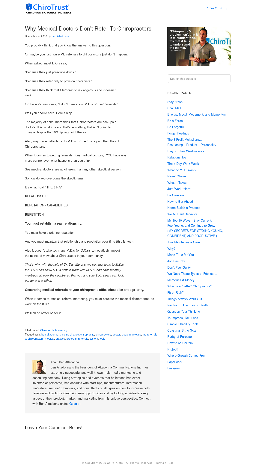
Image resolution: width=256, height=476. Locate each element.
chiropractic (87, 334)
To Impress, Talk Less (182, 317)
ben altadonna (49, 334)
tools (102, 338)
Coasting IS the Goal (181, 330)
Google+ (75, 403)
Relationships (176, 157)
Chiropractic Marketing (53, 330)
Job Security (176, 261)
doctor (116, 334)
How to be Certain (180, 342)
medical (49, 338)
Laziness (173, 368)
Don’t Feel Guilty (179, 267)
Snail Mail (174, 107)
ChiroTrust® (115, 463)
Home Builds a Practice (183, 207)
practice (60, 338)
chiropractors (103, 334)
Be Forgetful (175, 126)
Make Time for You (180, 254)
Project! (172, 349)
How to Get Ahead (180, 201)
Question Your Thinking (183, 311)
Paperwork (174, 361)
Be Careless (176, 195)
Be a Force (175, 120)
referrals (83, 338)
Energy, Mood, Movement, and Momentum (197, 114)
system (94, 338)
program (72, 338)
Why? (171, 248)
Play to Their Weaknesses (185, 151)
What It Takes (177, 182)
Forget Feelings (178, 133)
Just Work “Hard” (179, 188)
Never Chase (176, 176)
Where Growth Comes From (187, 355)
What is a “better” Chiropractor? (189, 286)
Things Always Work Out (184, 298)
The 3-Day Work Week (183, 163)
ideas (124, 334)
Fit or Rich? (176, 292)
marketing (135, 334)
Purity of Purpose (179, 336)
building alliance (69, 334)
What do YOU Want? (181, 169)
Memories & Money (181, 279)
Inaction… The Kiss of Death (187, 305)
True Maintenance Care (183, 242)
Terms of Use (165, 463)
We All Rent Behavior (182, 213)
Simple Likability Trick (183, 323)
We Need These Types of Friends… (192, 273)
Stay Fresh (175, 101)
